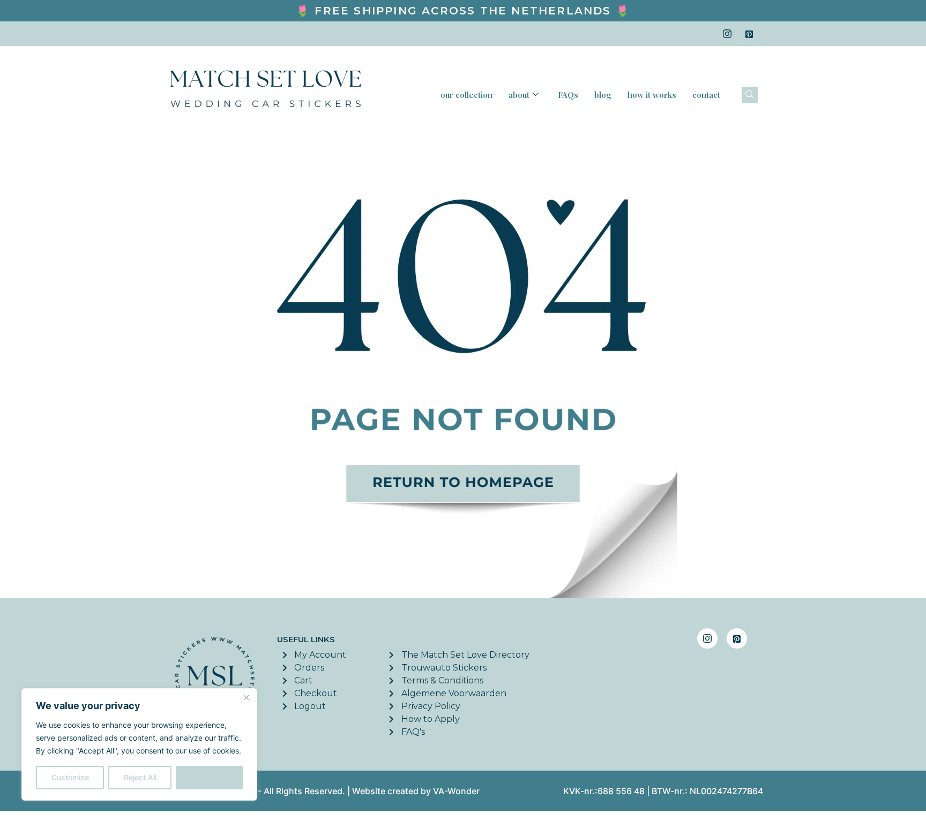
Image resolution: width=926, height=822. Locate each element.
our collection (466, 94)
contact (706, 94)
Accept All (209, 777)
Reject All (140, 777)
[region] (139, 744)
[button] (750, 95)
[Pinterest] (749, 34)
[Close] (246, 697)
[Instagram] (727, 34)
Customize (70, 777)
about (519, 94)
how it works (652, 94)
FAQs (568, 94)
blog (602, 94)
